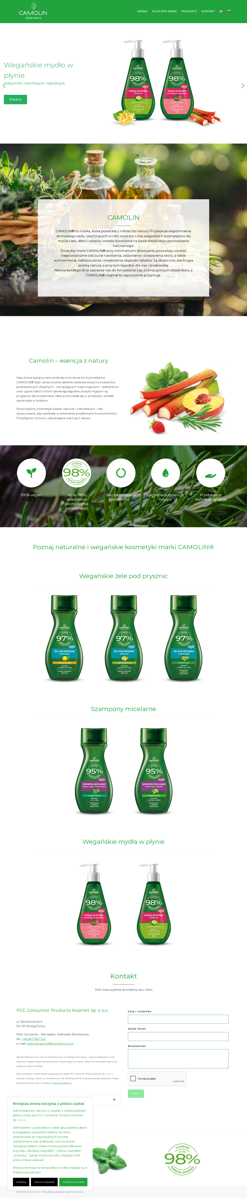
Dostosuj (21, 1181)
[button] (4, 86)
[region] (50, 1143)
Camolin (33, 1191)
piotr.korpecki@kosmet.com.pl (50, 1043)
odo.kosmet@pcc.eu (62, 1083)
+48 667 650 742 (34, 1039)
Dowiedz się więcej (55, 1172)
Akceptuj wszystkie (73, 1181)
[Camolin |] (33, 11)
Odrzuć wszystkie (44, 1181)
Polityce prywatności (27, 1172)
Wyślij (136, 1094)
